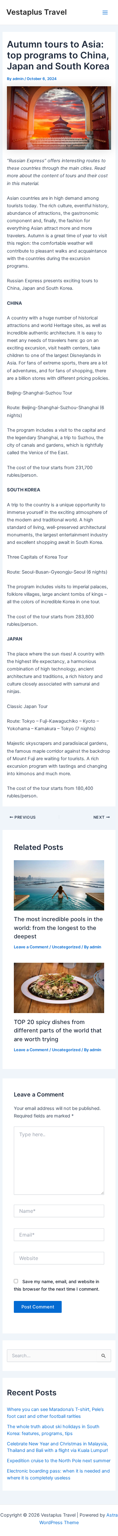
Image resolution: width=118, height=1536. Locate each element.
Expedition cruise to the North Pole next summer (58, 1460)
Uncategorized (66, 947)
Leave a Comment (31, 947)
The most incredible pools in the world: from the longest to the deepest (58, 928)
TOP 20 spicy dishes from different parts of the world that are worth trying (58, 1030)
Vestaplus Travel (36, 12)
